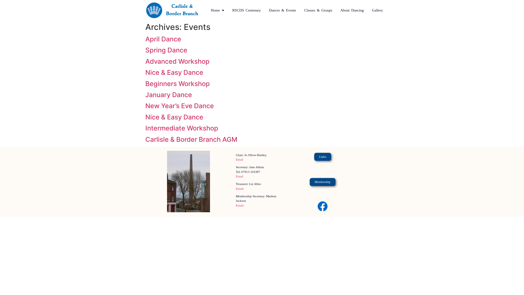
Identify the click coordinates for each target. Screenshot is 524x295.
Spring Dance (166, 50)
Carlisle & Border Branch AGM (191, 139)
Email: (240, 188)
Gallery (377, 10)
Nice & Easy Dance (174, 72)
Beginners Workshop (177, 84)
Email (239, 159)
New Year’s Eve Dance (179, 106)
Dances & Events (282, 10)
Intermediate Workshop (181, 128)
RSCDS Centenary (246, 10)
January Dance (168, 95)
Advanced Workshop (177, 61)
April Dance (163, 39)
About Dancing (352, 10)
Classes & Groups (318, 10)
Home (215, 10)
